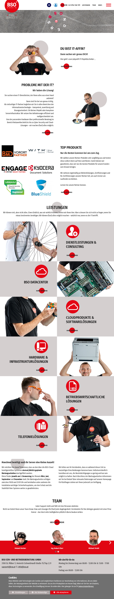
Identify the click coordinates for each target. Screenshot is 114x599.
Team (94, 5)
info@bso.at (23, 566)
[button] (110, 542)
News (100, 5)
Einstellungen (17, 592)
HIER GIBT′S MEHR (57, 522)
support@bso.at (8, 566)
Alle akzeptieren (59, 592)
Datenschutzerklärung (85, 586)
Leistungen (86, 5)
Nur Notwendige (37, 592)
